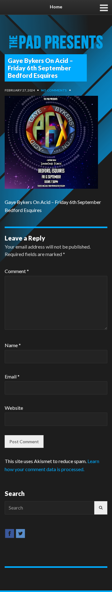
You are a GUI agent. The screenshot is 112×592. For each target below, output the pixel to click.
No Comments (54, 90)
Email (12, 376)
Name (13, 345)
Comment (17, 271)
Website (14, 408)
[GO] (100, 508)
